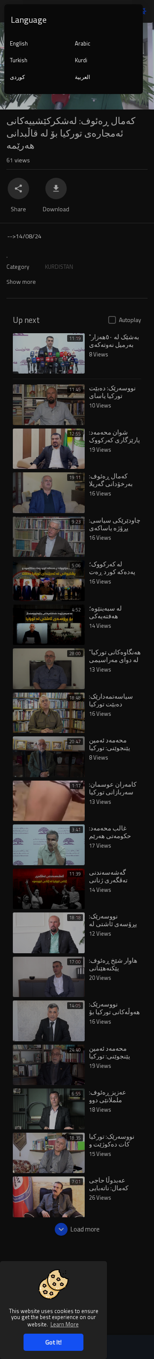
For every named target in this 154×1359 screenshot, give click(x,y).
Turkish (18, 60)
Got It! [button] (53, 1342)
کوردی (17, 77)
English (19, 43)
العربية (82, 77)
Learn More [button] (64, 1324)
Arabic (82, 43)
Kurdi (81, 60)
